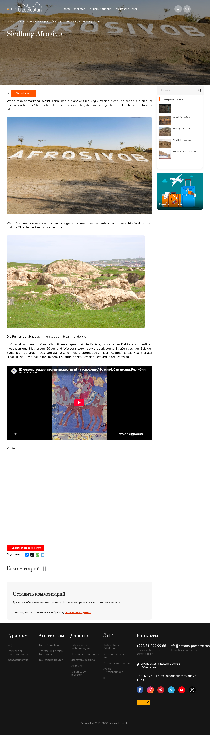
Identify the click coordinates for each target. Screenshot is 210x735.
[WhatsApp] (37, 555)
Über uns (76, 665)
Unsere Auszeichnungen (113, 670)
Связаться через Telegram (26, 548)
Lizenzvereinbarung (83, 659)
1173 (140, 680)
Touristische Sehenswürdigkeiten (34, 21)
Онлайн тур (23, 93)
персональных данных (78, 612)
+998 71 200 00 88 (151, 646)
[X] (32, 555)
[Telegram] (42, 555)
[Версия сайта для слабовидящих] (187, 9)
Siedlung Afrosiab (92, 21)
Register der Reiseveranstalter (17, 652)
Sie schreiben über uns (114, 655)
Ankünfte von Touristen (79, 673)
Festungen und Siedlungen (67, 21)
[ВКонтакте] (27, 555)
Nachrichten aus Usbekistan (112, 647)
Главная (11, 21)
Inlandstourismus (17, 659)
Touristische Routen (51, 659)
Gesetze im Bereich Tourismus (51, 652)
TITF (105, 677)
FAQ (9, 645)
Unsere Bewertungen (116, 663)
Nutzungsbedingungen (84, 654)
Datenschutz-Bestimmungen (80, 647)
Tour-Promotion (49, 645)
